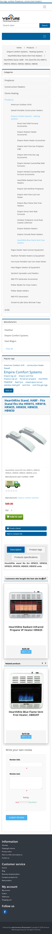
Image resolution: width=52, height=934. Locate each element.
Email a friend (15, 528)
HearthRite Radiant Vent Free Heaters (29, 181)
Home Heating (11, 93)
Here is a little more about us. (12, 855)
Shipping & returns (8, 848)
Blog (3, 871)
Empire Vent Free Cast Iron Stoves (28, 195)
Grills (7, 310)
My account (6, 890)
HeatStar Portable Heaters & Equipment (28, 256)
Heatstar (8, 381)
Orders (4, 893)
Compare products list (9, 877)
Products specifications (26, 557)
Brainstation (26, 927)
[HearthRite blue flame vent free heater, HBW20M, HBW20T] (26, 690)
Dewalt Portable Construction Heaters (27, 110)
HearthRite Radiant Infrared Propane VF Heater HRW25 (26, 628)
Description (15, 549)
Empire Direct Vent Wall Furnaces (27, 212)
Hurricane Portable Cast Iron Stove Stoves (28, 261)
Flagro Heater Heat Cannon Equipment (27, 250)
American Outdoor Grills (21, 104)
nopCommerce (16, 927)
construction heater (35, 365)
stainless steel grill (12, 385)
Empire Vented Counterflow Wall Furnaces (31, 164)
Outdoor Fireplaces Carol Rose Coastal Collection (30, 221)
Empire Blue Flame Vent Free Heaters (29, 204)
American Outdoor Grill (14, 365)
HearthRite (43, 379)
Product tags (35, 549)
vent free (26, 385)
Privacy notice (7, 851)
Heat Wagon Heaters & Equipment (25, 267)
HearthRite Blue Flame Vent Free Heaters (31, 241)
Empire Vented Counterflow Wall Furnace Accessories (31, 173)
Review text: (15, 774)
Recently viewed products (11, 874)
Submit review (16, 817)
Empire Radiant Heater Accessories (27, 133)
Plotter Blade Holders (20, 291)
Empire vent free (26, 376)
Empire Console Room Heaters (30, 234)
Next (45, 578)
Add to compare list (14, 534)
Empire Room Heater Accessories (31, 140)
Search (45, 25)
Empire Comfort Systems (16, 335)
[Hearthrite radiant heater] (26, 605)
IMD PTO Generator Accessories (24, 279)
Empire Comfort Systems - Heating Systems (25, 117)
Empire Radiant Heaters (27, 228)
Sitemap (5, 845)
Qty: (7, 510)
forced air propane (28, 379)
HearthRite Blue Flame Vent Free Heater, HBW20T (26, 713)
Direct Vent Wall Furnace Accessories (27, 124)
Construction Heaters (15, 86)
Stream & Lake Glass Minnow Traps (26, 302)
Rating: (26, 797)
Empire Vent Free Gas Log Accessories (28, 156)
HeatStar (9, 330)
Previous (42, 578)
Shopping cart (7, 900)
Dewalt (7, 368)
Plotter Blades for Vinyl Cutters (24, 285)
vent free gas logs (40, 385)
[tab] (16, 549)
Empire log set (10, 376)
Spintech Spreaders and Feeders (25, 273)
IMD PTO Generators (19, 296)
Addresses (5, 897)
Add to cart (15, 517)
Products (9, 99)
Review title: (15, 759)
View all (9, 348)
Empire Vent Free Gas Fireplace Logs (30, 147)
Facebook (5, 911)
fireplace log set (10, 379)
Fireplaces (9, 80)
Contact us (5, 858)
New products (7, 880)
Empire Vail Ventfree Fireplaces (30, 188)
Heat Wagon (10, 341)
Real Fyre (19, 382)
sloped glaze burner (34, 382)
